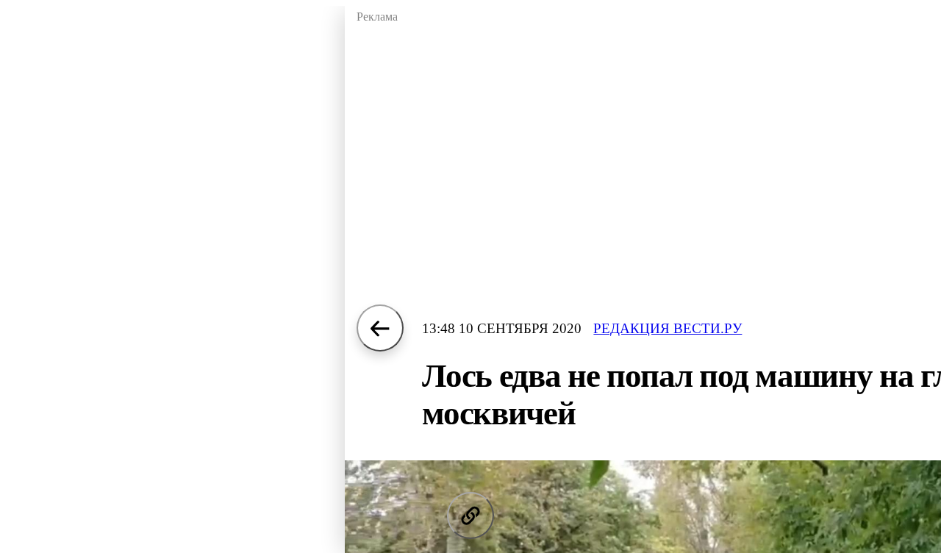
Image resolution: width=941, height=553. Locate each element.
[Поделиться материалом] (470, 515)
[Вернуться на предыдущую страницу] (380, 328)
